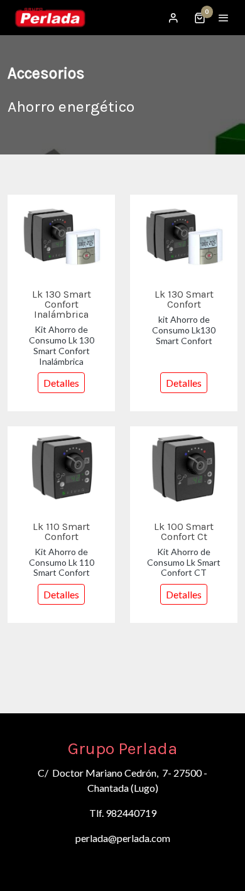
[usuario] (173, 17)
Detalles (61, 383)
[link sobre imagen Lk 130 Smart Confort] (184, 235)
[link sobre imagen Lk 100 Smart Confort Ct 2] (184, 467)
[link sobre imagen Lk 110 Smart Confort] (61, 467)
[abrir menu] (223, 17)
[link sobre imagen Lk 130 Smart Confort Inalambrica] (61, 235)
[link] (50, 17)
